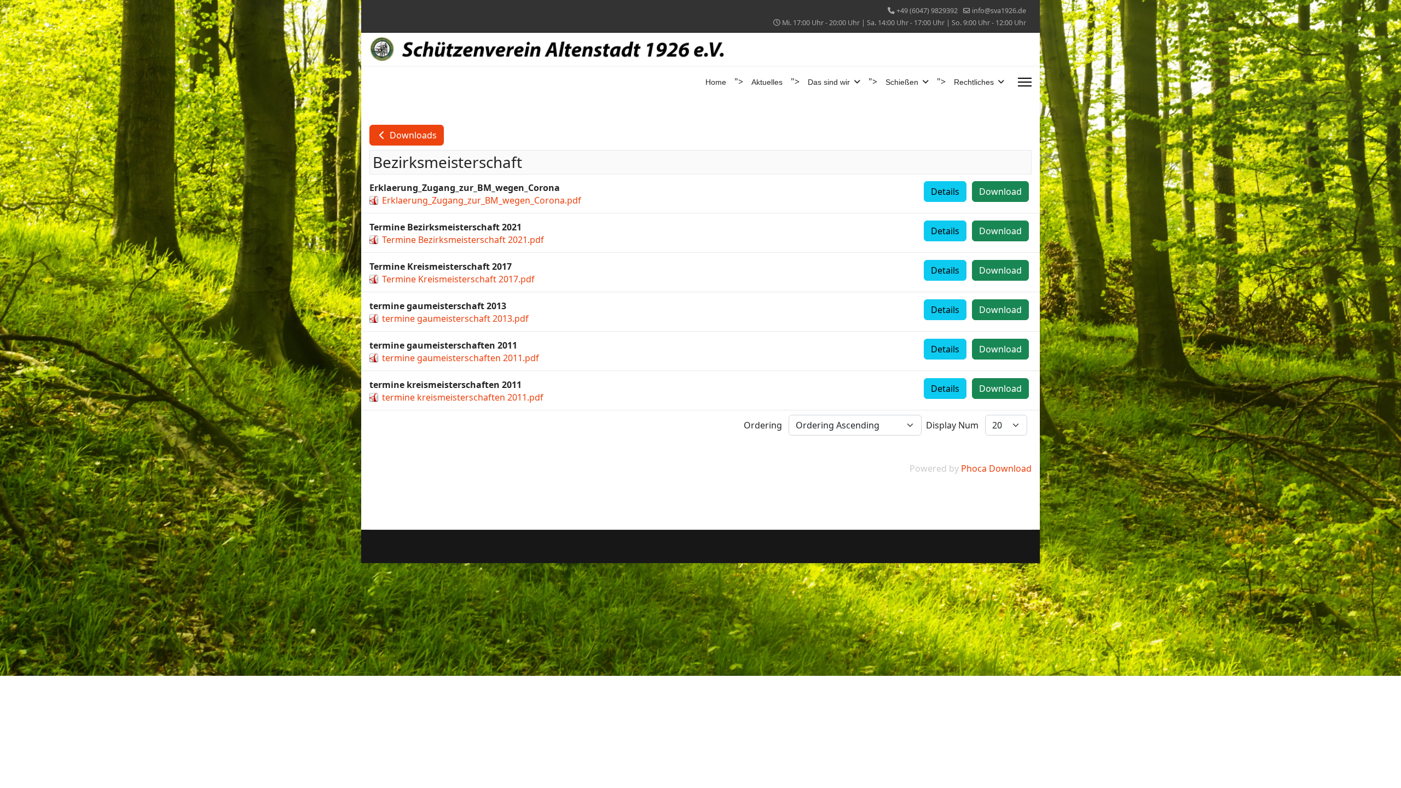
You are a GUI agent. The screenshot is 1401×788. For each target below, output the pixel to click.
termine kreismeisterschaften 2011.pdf (462, 397)
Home (715, 82)
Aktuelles (767, 82)
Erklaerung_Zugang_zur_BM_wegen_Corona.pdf (481, 200)
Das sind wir (829, 82)
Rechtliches (974, 82)
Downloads (412, 135)
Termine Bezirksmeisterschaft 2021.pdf (463, 240)
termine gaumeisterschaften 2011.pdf (460, 358)
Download (1000, 192)
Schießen (901, 82)
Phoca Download (996, 468)
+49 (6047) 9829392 (927, 10)
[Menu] (1025, 82)
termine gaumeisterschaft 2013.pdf (455, 318)
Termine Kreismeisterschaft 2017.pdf (458, 279)
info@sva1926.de (999, 10)
